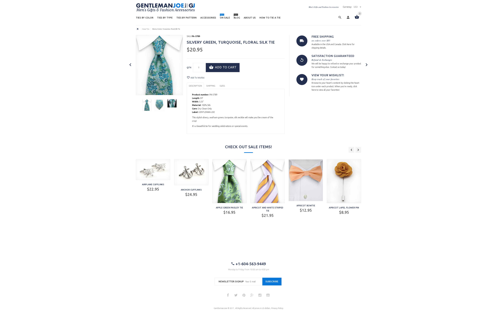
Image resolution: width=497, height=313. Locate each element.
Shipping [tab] (210, 86)
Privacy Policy (277, 308)
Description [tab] (195, 86)
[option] (147, 105)
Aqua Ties (145, 29)
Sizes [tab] (222, 86)
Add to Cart (225, 67)
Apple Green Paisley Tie (229, 207)
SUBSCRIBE (271, 281)
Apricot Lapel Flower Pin (344, 207)
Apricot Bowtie (306, 205)
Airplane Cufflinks (153, 184)
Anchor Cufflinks (191, 190)
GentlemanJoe (220, 308)
